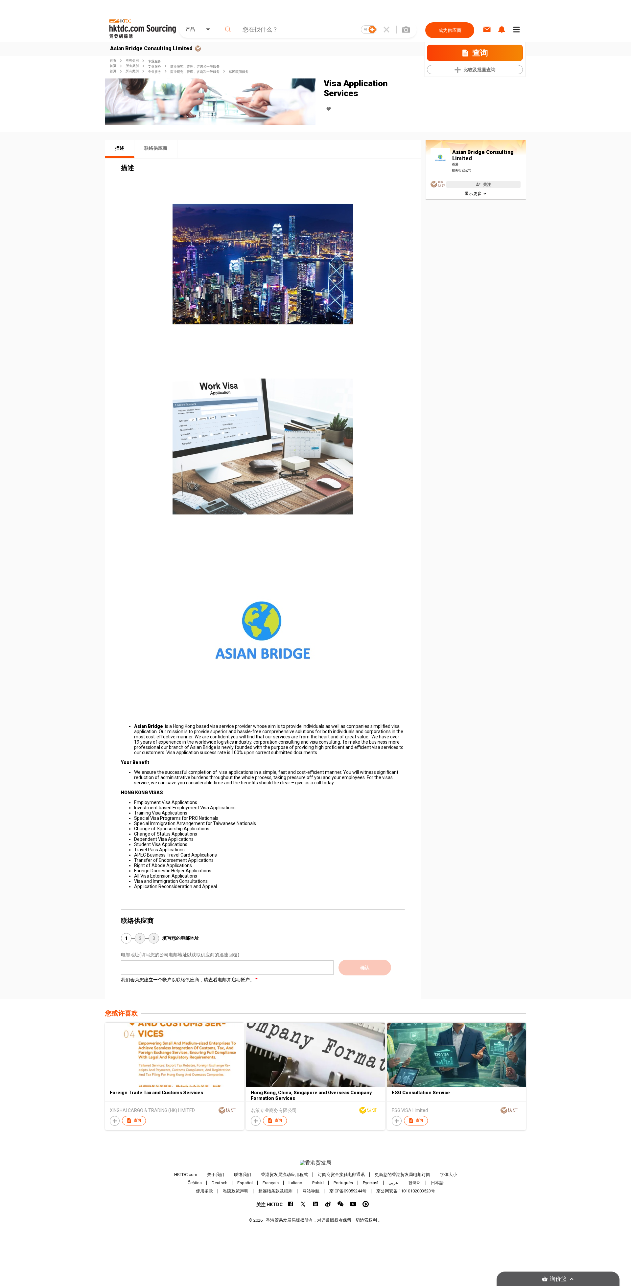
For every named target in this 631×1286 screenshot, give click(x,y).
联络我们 (242, 1174)
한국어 (414, 1182)
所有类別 (132, 60)
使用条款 (204, 1190)
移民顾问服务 (238, 72)
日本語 (437, 1182)
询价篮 (558, 1279)
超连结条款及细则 (275, 1190)
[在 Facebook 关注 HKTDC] (291, 1204)
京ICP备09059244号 (347, 1190)
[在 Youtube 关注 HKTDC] (353, 1204)
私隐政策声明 (235, 1190)
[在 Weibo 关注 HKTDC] (328, 1204)
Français (271, 1182)
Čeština (195, 1182)
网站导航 (310, 1190)
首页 (113, 60)
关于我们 (215, 1174)
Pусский (371, 1182)
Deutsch (219, 1182)
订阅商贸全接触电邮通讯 (341, 1174)
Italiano (295, 1182)
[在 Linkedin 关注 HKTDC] (316, 1204)
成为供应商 (449, 30)
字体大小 (448, 1174)
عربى (393, 1182)
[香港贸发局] (315, 1163)
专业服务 (154, 61)
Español (245, 1182)
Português (343, 1182)
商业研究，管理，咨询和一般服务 (195, 66)
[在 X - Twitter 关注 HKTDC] (303, 1204)
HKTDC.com (185, 1174)
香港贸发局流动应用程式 (284, 1174)
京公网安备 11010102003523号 (405, 1190)
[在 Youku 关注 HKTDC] (365, 1204)
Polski (318, 1182)
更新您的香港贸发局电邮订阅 (402, 1174)
